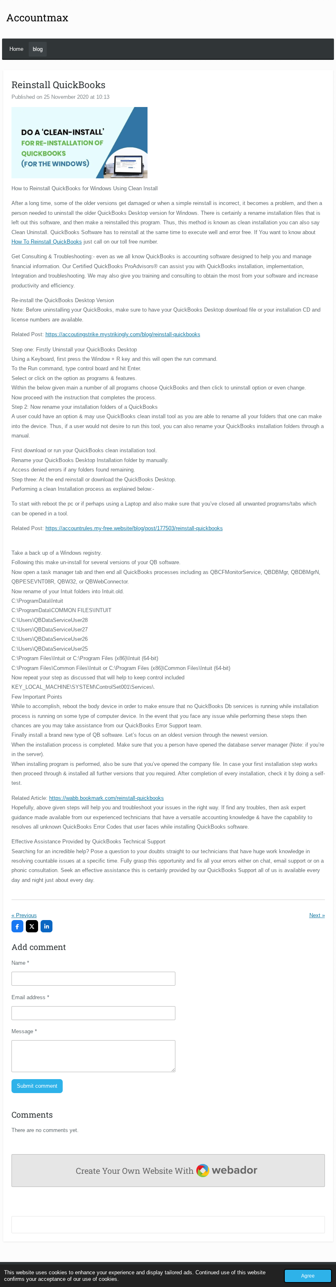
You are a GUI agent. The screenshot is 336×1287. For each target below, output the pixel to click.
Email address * (30, 997)
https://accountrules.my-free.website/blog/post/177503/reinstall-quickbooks (134, 528)
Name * (20, 963)
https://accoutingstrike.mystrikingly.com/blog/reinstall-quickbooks (122, 334)
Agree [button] (308, 1275)
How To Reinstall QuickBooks (46, 242)
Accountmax (37, 17)
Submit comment (37, 1086)
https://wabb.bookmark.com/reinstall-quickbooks (106, 798)
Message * (24, 1031)
